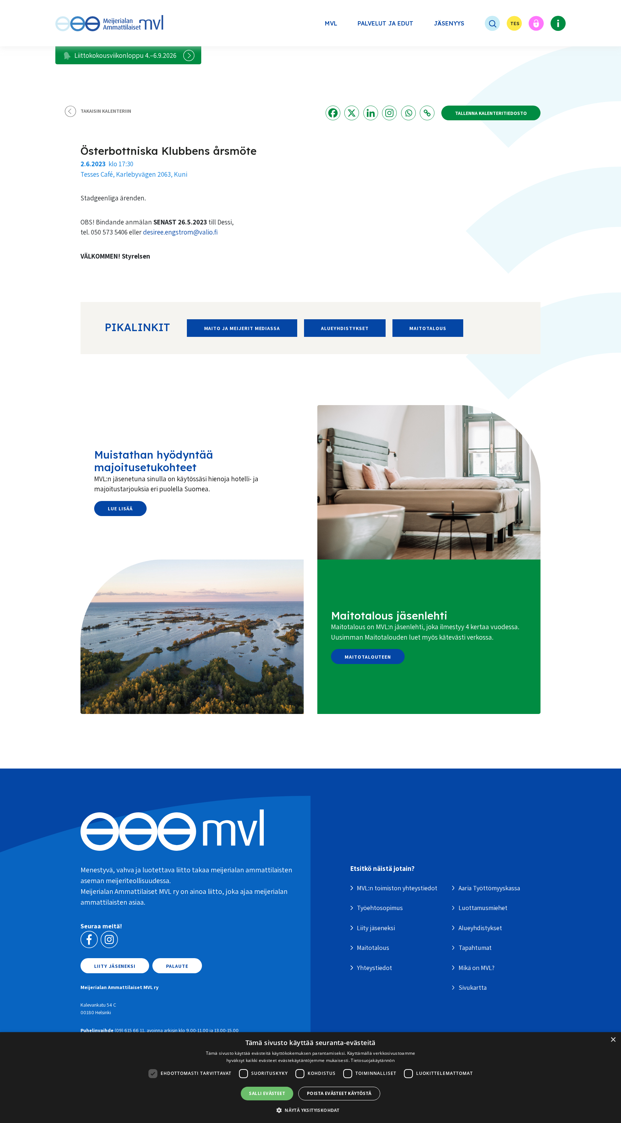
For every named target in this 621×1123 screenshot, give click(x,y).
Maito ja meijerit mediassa (242, 328)
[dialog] (310, 1077)
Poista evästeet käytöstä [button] (339, 1093)
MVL (331, 23)
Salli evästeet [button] (267, 1093)
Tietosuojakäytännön (373, 1060)
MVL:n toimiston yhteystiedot (397, 888)
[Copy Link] (427, 113)
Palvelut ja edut (385, 23)
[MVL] (109, 23)
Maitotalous (427, 328)
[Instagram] (389, 113)
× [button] (613, 1040)
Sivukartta (473, 987)
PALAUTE (177, 966)
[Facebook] (333, 113)
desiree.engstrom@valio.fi (180, 232)
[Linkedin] (370, 113)
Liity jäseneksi (114, 966)
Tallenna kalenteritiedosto (491, 113)
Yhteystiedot (374, 968)
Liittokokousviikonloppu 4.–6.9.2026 (125, 55)
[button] (310, 1110)
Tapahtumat (475, 947)
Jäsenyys (449, 23)
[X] (351, 113)
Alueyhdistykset (344, 328)
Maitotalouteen (368, 657)
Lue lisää (120, 508)
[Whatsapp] (408, 113)
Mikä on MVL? (476, 968)
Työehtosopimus (380, 908)
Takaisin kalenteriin (105, 111)
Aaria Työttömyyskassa (489, 888)
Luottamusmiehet (483, 908)
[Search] (485, 23)
